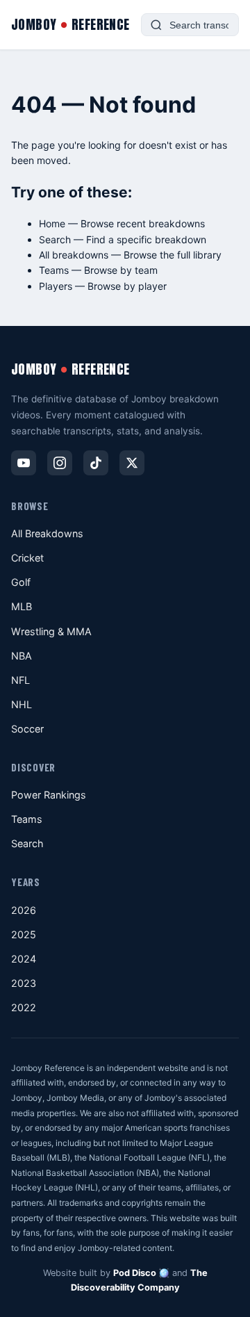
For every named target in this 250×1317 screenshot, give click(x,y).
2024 (23, 959)
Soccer (27, 729)
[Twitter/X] (131, 462)
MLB (21, 606)
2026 (23, 910)
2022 (23, 1007)
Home (52, 223)
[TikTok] (95, 462)
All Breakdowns (47, 533)
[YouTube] (23, 462)
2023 (23, 983)
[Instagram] (59, 462)
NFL (20, 680)
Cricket (27, 558)
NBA (21, 656)
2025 (23, 934)
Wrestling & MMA (51, 631)
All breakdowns (73, 255)
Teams (54, 270)
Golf (21, 582)
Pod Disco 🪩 (141, 1273)
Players (55, 286)
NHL (21, 704)
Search (55, 239)
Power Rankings (48, 795)
